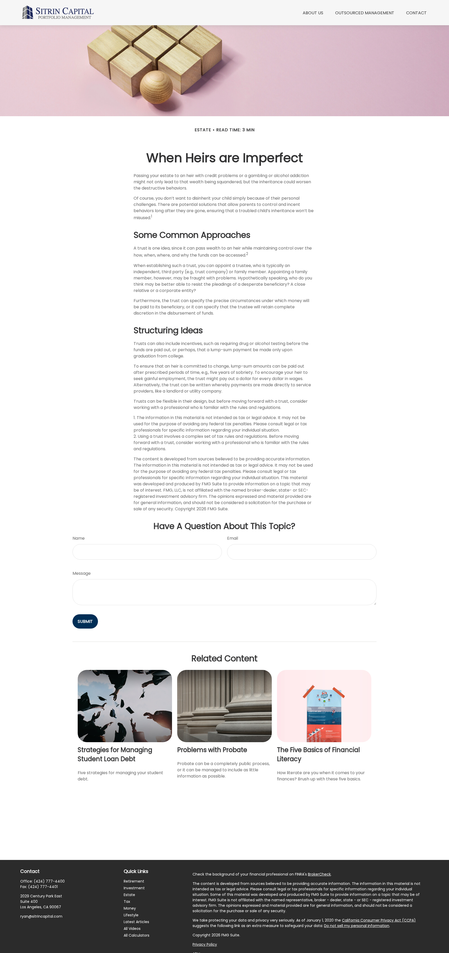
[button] (313, 12)
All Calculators (136, 935)
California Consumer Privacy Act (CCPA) (379, 920)
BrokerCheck (319, 874)
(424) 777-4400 (49, 881)
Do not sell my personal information (356, 925)
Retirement (134, 881)
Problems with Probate (212, 750)
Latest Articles (136, 921)
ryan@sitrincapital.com (41, 916)
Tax (127, 901)
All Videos (132, 928)
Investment (134, 888)
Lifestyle (131, 915)
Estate (129, 894)
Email (232, 538)
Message (81, 573)
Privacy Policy (205, 944)
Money (130, 908)
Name (78, 538)
